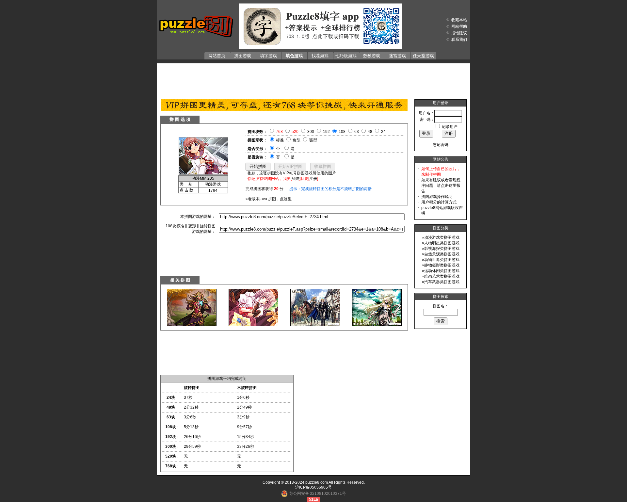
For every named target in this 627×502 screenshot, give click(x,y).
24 (383, 131)
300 (310, 131)
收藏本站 (459, 20)
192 (326, 131)
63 (356, 131)
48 (370, 131)
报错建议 (459, 33)
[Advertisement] (313, 79)
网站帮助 (459, 26)
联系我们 (459, 39)
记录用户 (450, 126)
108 (342, 131)
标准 (280, 140)
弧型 (313, 140)
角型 (296, 140)
